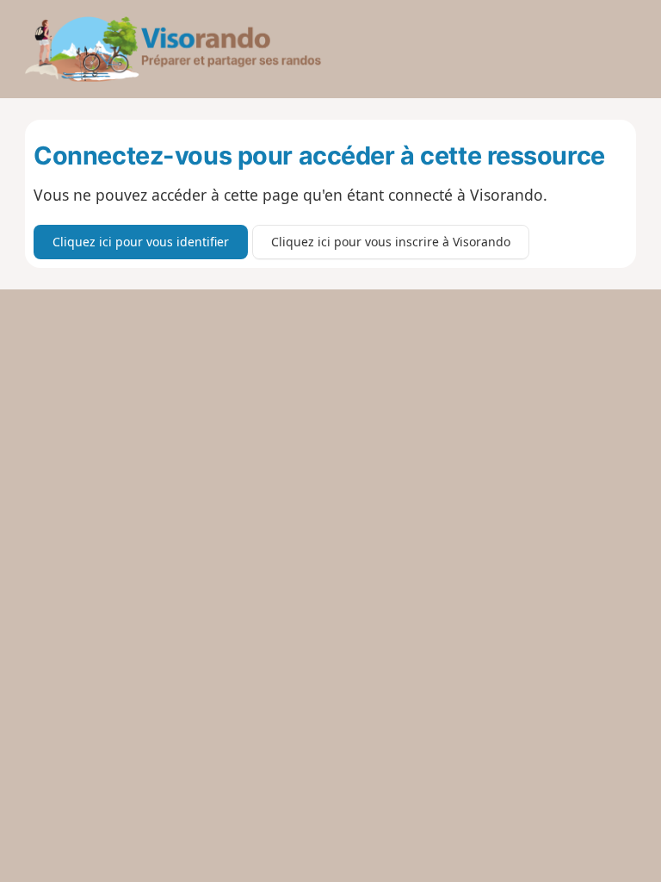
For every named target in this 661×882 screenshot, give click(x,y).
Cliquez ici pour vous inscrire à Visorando (390, 241)
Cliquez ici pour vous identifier (141, 241)
